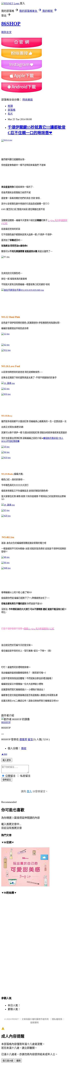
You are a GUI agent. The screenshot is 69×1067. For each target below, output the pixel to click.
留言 (30, 739)
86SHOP (11, 23)
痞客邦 (23, 739)
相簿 (10, 106)
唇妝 (23, 748)
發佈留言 (7, 780)
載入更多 (7, 760)
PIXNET (15, 1019)
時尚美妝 (27, 99)
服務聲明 (34, 1022)
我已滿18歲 (8, 1060)
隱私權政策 (57, 1019)
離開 (18, 1060)
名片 (10, 113)
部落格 (11, 110)
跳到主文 (6, 32)
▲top (4, 754)
